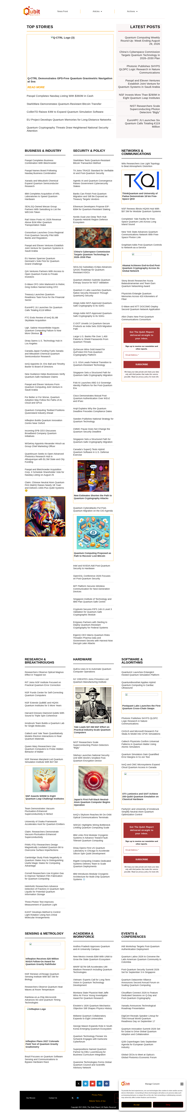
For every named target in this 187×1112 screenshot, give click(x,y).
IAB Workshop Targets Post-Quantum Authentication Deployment (140, 947)
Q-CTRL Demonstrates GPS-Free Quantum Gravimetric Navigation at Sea (69, 80)
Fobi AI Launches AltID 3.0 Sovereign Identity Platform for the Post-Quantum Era (92, 385)
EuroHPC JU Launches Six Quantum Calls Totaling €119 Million (142, 123)
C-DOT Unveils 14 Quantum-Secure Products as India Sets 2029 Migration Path (92, 326)
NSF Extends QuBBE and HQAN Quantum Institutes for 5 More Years (43, 704)
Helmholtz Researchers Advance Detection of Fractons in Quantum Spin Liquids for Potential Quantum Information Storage (44, 890)
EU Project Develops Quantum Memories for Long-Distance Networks (69, 119)
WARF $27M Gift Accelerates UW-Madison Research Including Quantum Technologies (92, 969)
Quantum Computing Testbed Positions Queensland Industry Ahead (44, 411)
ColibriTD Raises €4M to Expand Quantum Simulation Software (65, 111)
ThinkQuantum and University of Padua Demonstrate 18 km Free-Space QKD (140, 196)
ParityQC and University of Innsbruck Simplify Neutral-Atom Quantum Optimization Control (140, 812)
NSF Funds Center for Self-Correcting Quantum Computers (44, 694)
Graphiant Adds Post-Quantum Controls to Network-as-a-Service (141, 246)
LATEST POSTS (145, 27)
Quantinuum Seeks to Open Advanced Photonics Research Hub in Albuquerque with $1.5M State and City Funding (44, 458)
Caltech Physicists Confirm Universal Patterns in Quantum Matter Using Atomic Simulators (140, 744)
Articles (96, 11)
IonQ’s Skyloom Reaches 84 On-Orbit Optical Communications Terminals (92, 816)
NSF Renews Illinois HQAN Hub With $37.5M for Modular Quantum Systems (141, 210)
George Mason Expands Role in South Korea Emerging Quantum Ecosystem (92, 1027)
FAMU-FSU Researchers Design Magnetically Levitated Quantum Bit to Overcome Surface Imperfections (44, 847)
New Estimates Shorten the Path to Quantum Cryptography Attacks (93, 497)
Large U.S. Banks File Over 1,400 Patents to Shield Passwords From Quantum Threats (90, 339)
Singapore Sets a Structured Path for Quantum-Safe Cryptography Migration (92, 374)
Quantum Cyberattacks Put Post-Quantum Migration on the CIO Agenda (93, 509)
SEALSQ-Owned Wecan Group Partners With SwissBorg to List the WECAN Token (43, 209)
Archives (131, 11)
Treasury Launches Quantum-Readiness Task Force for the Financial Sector (44, 297)
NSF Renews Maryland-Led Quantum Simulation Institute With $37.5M (44, 760)
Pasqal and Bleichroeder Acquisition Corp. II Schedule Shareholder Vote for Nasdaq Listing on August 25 (44, 472)
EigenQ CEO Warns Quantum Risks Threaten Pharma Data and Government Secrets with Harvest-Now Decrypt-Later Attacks (93, 639)
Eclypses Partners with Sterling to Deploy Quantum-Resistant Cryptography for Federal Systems (90, 625)
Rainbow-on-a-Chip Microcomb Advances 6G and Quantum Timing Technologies (42, 1000)
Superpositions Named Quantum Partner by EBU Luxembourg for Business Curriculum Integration (89, 1052)
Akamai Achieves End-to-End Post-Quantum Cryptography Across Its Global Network (141, 268)
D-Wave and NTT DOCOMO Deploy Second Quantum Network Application (140, 308)
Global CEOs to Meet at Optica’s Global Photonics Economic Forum (139, 1056)
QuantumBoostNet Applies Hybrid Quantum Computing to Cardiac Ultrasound (138, 685)
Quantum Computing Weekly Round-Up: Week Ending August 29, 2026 (140, 40)
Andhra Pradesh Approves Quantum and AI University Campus (91, 947)
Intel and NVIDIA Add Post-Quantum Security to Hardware (91, 567)
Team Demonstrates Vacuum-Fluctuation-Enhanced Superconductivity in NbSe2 (40, 811)
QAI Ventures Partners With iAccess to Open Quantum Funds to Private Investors (44, 274)
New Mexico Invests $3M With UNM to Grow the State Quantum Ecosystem (92, 958)
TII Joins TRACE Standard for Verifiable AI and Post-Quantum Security (93, 172)
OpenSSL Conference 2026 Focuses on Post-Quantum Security (91, 577)
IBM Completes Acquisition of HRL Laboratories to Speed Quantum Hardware (42, 196)
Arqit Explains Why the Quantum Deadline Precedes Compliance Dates (92, 410)
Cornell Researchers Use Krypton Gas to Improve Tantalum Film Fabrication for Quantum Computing (44, 876)
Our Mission (30, 1098)
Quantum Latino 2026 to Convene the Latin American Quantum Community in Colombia (141, 959)
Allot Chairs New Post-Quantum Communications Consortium (137, 318)
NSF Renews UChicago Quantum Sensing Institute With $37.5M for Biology (42, 977)
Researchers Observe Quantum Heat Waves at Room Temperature (44, 988)
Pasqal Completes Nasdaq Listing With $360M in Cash (60, 95)
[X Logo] (73, 1098)
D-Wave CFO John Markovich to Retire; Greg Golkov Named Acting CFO (45, 285)
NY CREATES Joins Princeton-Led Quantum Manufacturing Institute (91, 680)
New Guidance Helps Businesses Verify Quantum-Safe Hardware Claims (45, 375)
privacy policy (144, 377)
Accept (136, 1105)
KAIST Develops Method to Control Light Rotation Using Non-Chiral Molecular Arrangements (42, 915)
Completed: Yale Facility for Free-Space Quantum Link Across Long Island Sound (138, 222)
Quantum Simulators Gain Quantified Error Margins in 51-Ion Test (140, 755)
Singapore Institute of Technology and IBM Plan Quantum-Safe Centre (92, 600)
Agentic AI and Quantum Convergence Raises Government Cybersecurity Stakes (92, 183)
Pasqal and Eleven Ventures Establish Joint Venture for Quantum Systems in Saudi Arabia (139, 83)
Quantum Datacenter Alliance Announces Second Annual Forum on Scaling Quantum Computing (140, 982)
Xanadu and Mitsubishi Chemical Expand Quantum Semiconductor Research (42, 183)
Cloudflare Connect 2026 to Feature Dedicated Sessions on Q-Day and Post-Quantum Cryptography (139, 995)
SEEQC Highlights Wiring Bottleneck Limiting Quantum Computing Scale (91, 826)
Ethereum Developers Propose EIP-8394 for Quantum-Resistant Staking (91, 208)
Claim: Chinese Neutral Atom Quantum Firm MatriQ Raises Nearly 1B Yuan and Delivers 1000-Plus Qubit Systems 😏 (44, 486)
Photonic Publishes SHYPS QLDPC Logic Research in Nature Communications (139, 69)
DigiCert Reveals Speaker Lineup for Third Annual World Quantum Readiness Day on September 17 (140, 1019)
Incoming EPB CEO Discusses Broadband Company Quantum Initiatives (40, 433)
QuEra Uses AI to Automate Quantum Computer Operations (92, 670)
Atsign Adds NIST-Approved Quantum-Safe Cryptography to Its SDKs (92, 304)
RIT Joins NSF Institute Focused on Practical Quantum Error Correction (43, 683)
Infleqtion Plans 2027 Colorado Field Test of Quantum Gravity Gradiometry (42, 1044)
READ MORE (36, 87)
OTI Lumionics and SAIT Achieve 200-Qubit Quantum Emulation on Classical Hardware (140, 797)
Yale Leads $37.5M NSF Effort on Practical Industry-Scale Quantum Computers (92, 730)
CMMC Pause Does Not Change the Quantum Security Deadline (91, 430)
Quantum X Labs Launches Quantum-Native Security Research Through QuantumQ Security (92, 293)
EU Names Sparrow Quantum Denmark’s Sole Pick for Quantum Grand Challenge (42, 261)
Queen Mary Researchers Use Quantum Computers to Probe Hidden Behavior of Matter (44, 749)
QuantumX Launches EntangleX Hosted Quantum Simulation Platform (140, 673)
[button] (182, 1084)
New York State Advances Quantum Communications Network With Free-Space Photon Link (140, 235)
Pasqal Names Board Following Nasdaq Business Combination (41, 172)
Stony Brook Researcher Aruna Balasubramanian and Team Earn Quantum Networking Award (138, 283)
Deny (168, 1105)
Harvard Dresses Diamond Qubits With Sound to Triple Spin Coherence (44, 714)
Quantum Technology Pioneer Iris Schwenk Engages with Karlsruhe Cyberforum (90, 1039)
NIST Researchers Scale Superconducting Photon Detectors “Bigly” (145, 109)
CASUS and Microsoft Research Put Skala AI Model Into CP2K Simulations (140, 732)
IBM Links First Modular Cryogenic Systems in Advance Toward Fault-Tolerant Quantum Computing (90, 838)
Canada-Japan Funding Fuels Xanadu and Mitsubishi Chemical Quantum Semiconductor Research (44, 354)
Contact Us (53, 1098)
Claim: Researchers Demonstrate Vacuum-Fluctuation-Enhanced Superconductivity (42, 834)
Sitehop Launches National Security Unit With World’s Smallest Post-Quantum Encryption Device (91, 758)
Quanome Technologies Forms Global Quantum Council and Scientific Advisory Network (92, 1065)
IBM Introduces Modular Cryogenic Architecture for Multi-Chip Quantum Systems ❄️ (91, 877)
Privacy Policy (97, 1095)
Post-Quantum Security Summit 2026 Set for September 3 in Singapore (140, 971)
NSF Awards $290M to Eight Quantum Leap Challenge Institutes (45, 797)
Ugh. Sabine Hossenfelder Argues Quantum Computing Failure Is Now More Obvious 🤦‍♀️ (43, 330)
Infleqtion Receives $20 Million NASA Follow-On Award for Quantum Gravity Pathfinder (42, 961)
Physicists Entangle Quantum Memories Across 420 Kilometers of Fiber (139, 296)
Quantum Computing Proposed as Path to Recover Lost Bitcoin (92, 554)
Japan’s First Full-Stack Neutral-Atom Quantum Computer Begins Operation (92, 802)
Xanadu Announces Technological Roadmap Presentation (138, 1007)
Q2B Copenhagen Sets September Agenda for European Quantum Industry (139, 1044)
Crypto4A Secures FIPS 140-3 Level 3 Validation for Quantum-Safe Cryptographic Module (92, 612)
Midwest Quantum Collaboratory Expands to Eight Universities (89, 1017)
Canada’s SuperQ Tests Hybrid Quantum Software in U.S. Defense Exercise (91, 452)
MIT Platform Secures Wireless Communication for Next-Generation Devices (91, 589)
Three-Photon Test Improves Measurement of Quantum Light (41, 903)
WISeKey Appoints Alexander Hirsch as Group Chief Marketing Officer (45, 445)
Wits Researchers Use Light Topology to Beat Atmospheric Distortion (140, 165)
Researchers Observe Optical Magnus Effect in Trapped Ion (44, 673)
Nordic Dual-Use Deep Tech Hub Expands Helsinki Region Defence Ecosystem (90, 220)
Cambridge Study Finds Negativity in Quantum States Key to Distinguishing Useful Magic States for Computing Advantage (44, 861)
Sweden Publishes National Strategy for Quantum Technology (93, 420)
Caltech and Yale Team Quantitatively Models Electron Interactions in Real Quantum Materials (44, 736)
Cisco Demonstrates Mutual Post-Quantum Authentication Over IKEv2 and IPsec (91, 398)
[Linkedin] (78, 1098)
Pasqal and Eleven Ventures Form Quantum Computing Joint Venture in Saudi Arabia (43, 387)
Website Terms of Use (97, 1101)
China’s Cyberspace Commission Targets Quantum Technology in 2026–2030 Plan (139, 55)
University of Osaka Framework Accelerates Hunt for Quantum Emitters (45, 823)
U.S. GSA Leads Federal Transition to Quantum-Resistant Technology (92, 363)
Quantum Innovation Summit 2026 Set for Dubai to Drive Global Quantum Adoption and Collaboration (140, 1032)
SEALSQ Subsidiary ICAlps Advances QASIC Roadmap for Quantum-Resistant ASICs (92, 270)
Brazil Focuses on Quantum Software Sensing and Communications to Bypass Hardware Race (44, 1059)
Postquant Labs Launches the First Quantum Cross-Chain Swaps (141, 707)
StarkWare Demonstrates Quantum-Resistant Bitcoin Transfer (64, 103)
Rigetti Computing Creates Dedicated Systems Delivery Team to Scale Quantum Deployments (92, 864)
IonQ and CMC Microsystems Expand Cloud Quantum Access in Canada (140, 766)
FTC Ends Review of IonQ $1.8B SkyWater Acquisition (41, 319)
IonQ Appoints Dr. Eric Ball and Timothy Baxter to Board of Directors (45, 365)
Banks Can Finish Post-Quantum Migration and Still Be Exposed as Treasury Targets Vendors (90, 196)
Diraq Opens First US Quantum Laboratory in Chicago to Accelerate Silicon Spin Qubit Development (91, 851)
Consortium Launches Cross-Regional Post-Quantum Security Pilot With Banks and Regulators (44, 235)
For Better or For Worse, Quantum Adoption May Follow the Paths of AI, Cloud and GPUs (43, 400)
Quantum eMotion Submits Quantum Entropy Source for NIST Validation (91, 281)
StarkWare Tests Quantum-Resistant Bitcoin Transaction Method (91, 161)
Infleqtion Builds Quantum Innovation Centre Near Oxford (43, 421)
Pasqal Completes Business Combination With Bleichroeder (40, 161)
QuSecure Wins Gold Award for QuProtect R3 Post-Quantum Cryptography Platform (89, 352)
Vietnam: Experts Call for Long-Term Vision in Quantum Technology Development (91, 982)
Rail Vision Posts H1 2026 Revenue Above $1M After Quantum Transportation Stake (43, 222)
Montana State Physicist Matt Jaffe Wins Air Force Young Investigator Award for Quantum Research (90, 995)
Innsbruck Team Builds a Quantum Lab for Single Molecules (44, 724)
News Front (62, 11)
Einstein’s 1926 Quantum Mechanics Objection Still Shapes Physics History (92, 1007)
